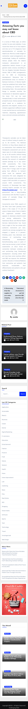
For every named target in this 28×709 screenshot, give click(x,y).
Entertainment (6, 444)
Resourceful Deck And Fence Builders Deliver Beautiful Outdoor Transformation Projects (13, 553)
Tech (3, 523)
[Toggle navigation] (1, 5)
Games (4, 461)
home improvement (8, 477)
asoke (8, 36)
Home (3, 473)
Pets (3, 494)
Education (5, 440)
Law (3, 481)
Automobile (5, 411)
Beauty (4, 415)
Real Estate (5, 498)
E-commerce (6, 436)
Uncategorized (6, 535)
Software (5, 515)
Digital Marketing (7, 432)
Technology (5, 527)
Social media (5, 510)
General (4, 465)
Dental (4, 428)
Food (3, 457)
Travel (4, 531)
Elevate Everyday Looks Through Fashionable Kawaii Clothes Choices (13, 374)
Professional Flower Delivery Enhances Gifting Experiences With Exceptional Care (13, 338)
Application (5, 407)
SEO (3, 502)
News (3, 490)
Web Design (5, 539)
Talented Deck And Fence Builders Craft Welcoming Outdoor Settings (12, 657)
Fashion (4, 448)
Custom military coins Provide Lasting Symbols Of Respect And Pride (14, 356)
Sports (4, 519)
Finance (4, 452)
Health (4, 469)
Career (4, 423)
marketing (5, 486)
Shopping (5, 22)
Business (4, 419)
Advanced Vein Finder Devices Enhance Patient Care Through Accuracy (12, 691)
